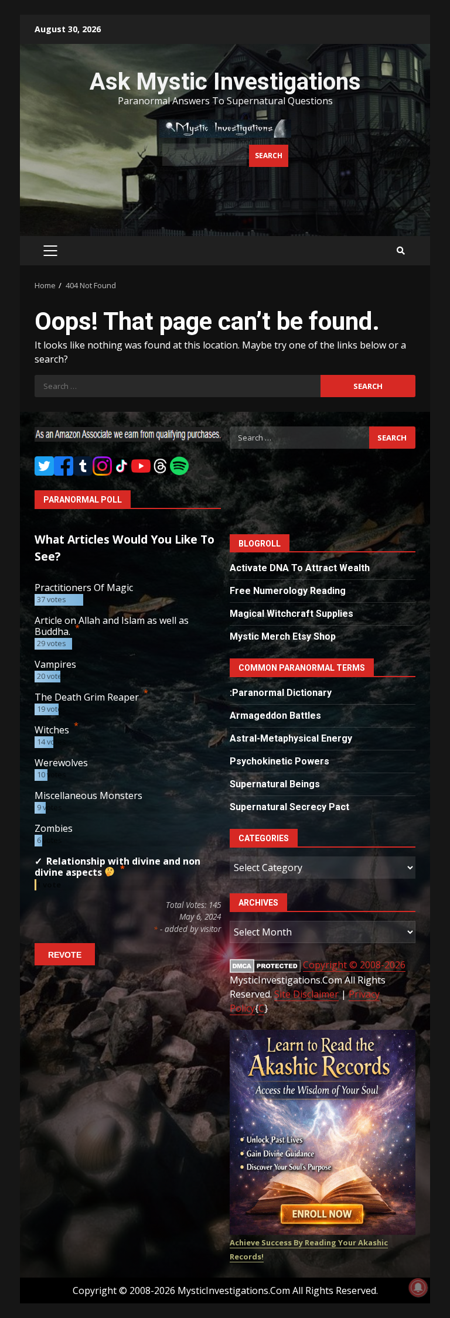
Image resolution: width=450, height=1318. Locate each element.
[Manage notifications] (418, 1287)
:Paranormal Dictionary (281, 692)
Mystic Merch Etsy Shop (283, 636)
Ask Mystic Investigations (225, 81)
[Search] (401, 251)
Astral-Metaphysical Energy (291, 738)
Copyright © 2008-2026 (354, 964)
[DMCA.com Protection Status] (265, 965)
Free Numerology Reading (288, 590)
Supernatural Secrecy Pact (289, 806)
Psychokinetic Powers (279, 761)
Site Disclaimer (306, 994)
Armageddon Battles (275, 715)
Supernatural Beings (275, 784)
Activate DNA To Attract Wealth (300, 567)
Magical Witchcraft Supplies (291, 613)
